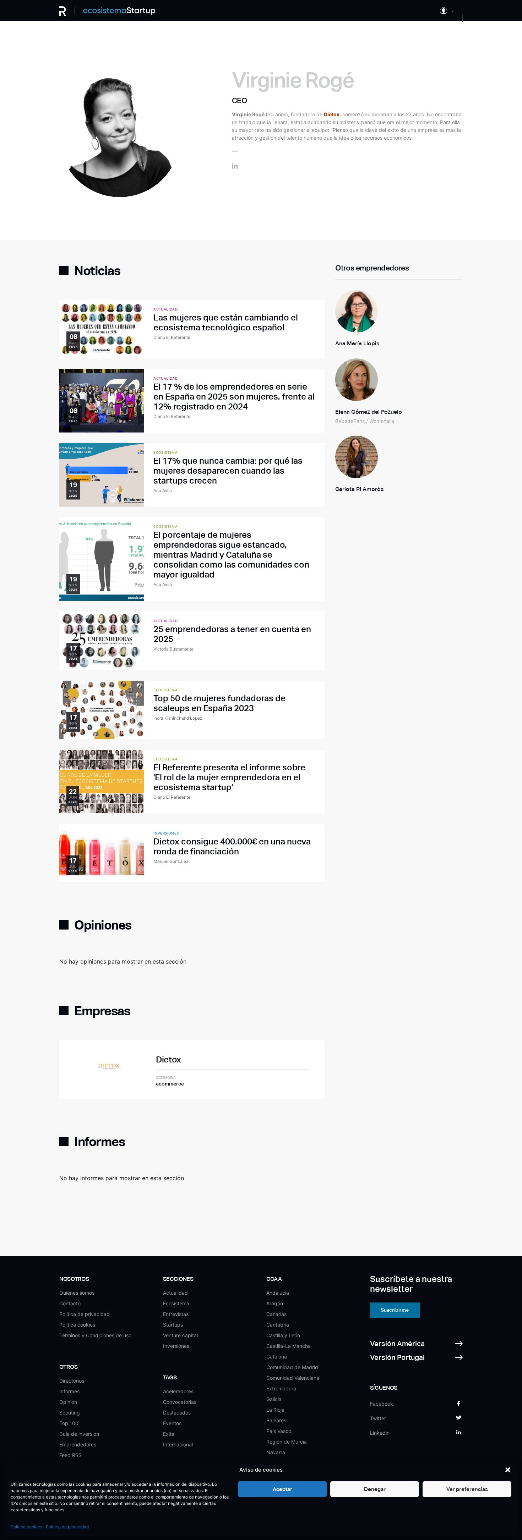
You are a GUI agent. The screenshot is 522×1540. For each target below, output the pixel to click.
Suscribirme (395, 1310)
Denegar (375, 1489)
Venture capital (180, 1335)
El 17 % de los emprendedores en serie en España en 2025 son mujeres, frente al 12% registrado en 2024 (234, 396)
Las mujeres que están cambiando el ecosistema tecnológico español (225, 322)
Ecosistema (176, 1303)
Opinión (68, 1402)
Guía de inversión (79, 1434)
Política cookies (26, 1526)
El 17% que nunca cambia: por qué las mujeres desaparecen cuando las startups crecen (228, 470)
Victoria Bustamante (173, 649)
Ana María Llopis (357, 343)
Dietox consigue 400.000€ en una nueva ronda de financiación (232, 846)
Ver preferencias (467, 1489)
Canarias (276, 1314)
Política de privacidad (67, 1526)
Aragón (274, 1303)
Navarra (275, 1452)
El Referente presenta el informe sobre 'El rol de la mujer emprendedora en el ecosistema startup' (229, 777)
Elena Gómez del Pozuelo (368, 411)
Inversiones (176, 1346)
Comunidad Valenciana (292, 1378)
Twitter (378, 1418)
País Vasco (278, 1431)
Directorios (71, 1381)
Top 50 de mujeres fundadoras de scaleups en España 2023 (219, 703)
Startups (173, 1325)
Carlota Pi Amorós (359, 489)
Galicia (274, 1399)
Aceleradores (178, 1391)
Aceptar (282, 1489)
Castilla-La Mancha (288, 1346)
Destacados (177, 1413)
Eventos (172, 1423)
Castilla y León (283, 1335)
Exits (168, 1434)
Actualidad (175, 1293)
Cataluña (276, 1357)
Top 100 (68, 1423)
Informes (69, 1391)
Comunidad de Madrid (292, 1367)
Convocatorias (179, 1402)
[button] (507, 1469)
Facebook (381, 1404)
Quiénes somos (76, 1293)
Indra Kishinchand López (177, 718)
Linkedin (380, 1433)
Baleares (276, 1420)
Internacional (178, 1444)
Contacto (70, 1303)
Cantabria (277, 1325)
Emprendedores (77, 1444)
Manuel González (171, 861)
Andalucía (277, 1293)
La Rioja (275, 1410)
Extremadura (281, 1388)
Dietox (168, 1059)
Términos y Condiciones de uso (95, 1335)
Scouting (69, 1413)
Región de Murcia (286, 1442)
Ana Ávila (162, 490)
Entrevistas (176, 1314)
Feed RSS (70, 1455)
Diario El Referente (171, 337)
